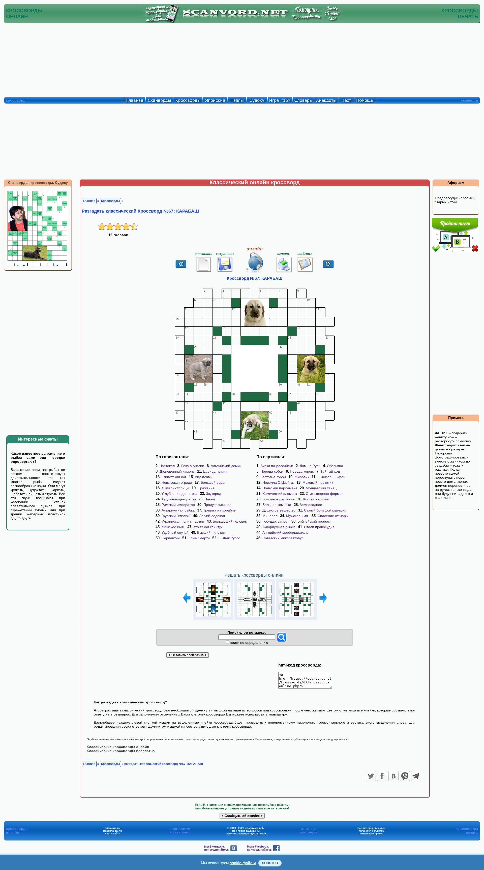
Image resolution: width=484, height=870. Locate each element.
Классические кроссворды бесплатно (121, 751)
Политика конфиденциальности (246, 833)
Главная (89, 201)
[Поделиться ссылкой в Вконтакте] (393, 776)
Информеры (112, 828)
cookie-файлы (243, 863)
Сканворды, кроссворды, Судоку (38, 183)
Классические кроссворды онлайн (118, 747)
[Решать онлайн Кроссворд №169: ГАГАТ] (255, 617)
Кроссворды (110, 201)
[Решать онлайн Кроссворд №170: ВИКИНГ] (296, 617)
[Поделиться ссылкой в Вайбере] (405, 776)
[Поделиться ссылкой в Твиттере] (371, 776)
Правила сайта (112, 830)
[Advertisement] (242, 58)
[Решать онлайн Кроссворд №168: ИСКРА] (213, 617)
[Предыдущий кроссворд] (181, 267)
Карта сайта (112, 833)
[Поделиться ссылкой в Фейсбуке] (382, 776)
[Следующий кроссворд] (328, 267)
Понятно (270, 863)
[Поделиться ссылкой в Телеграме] (416, 776)
